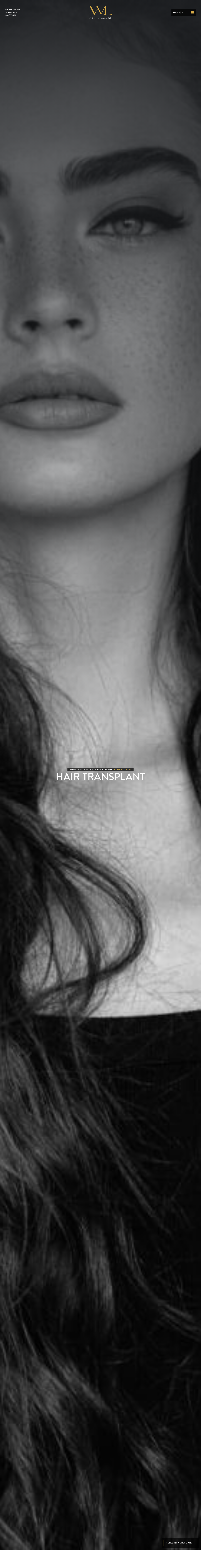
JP (182, 12)
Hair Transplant (101, 769)
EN (174, 12)
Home (73, 769)
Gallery (83, 769)
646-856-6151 (10, 15)
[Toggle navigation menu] (192, 12)
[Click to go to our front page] (100, 12)
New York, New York (12, 9)
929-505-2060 (11, 12)
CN (178, 12)
